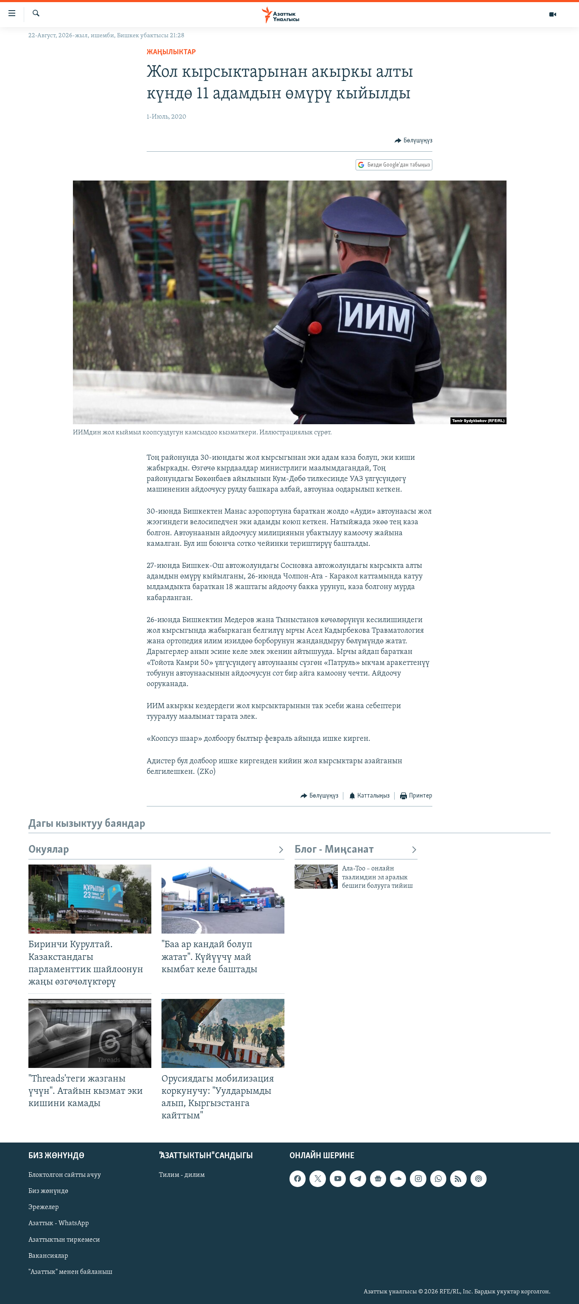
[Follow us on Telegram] (358, 1179)
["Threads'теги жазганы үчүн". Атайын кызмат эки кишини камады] (89, 1033)
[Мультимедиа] (552, 14)
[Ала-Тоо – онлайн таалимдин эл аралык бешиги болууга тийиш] (316, 877)
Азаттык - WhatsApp (58, 1223)
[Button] (413, 140)
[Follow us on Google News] (378, 1179)
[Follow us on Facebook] (298, 1179)
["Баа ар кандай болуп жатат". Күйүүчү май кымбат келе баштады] (222, 899)
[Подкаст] (478, 1179)
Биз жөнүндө (48, 1191)
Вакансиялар (48, 1255)
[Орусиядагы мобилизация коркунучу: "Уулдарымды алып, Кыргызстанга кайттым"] (222, 1033)
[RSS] (458, 1179)
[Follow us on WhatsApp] (438, 1179)
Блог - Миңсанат (334, 850)
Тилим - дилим (182, 1175)
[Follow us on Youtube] (338, 1179)
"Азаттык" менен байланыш (70, 1271)
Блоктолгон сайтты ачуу (64, 1175)
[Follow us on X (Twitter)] (317, 1179)
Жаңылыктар (171, 52)
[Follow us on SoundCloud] (398, 1179)
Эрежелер (43, 1207)
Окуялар (48, 850)
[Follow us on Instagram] (418, 1179)
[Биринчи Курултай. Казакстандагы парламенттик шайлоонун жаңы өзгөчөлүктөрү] (89, 899)
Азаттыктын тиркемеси (64, 1239)
